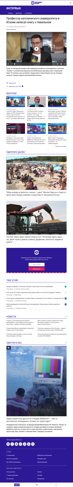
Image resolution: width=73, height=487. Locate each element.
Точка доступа (10, 472)
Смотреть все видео (61, 146)
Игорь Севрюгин (11, 29)
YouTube (39, 475)
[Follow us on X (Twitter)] (12, 444)
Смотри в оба (14, 342)
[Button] (11, 83)
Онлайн (39, 472)
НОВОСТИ (11, 316)
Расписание (40, 479)
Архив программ (42, 462)
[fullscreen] (65, 64)
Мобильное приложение (44, 455)
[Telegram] (36, 485)
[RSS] (28, 444)
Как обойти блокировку (13, 462)
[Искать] (56, 485)
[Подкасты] (33, 444)
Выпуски (19, 13)
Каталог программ (11, 459)
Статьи (10, 13)
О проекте (28, 13)
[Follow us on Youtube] (16, 444)
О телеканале (10, 455)
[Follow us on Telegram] (24, 444)
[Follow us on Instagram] (20, 444)
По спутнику (10, 479)
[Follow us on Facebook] (8, 444)
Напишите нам (41, 459)
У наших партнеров (12, 475)
